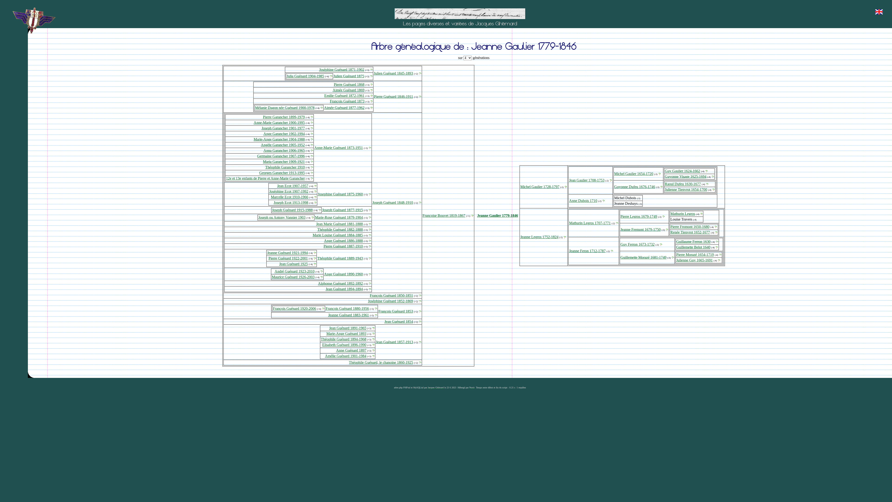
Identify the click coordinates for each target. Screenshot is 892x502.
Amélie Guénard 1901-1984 (345, 356)
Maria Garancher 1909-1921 (284, 162)
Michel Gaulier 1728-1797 (539, 187)
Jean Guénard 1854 (398, 322)
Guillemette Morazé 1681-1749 (643, 257)
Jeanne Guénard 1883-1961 (348, 315)
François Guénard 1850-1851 (391, 295)
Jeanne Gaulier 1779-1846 (497, 216)
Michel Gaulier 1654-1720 (633, 174)
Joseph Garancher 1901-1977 (283, 128)
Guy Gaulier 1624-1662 (682, 171)
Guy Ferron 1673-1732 (637, 244)
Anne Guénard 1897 (351, 350)
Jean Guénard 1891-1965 (347, 328)
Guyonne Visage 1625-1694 (685, 176)
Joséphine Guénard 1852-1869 (390, 301)
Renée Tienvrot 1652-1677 (690, 232)
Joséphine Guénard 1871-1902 (341, 70)
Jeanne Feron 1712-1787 (587, 251)
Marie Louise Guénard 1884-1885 (338, 235)
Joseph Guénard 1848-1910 (392, 203)
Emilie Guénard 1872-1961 (344, 96)
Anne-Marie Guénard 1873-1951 (338, 148)
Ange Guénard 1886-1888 (343, 241)
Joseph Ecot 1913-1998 (291, 203)
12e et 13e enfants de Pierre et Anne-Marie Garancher (265, 178)
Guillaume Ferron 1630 (693, 242)
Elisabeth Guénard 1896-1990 (344, 345)
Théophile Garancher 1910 (285, 167)
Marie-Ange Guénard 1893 (346, 334)
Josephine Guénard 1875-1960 (340, 194)
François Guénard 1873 (347, 101)
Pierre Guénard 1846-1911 (393, 97)
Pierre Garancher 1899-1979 (284, 117)
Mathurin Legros (682, 214)
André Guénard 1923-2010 (295, 271)
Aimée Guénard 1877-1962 (344, 108)
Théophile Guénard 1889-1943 (340, 258)
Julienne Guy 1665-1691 (694, 260)
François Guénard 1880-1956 (347, 308)
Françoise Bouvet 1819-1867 (444, 216)
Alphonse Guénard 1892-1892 (340, 283)
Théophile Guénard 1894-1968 (343, 339)
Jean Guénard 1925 (293, 264)
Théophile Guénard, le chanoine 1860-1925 (381, 362)
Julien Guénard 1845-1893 (393, 73)
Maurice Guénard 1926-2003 (293, 277)
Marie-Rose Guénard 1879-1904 (339, 217)
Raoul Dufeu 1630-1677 (683, 184)
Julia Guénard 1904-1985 (305, 76)
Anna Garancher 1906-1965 (284, 150)
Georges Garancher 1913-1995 (282, 173)
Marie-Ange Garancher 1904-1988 (279, 139)
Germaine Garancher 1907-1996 (281, 156)
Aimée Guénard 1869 (348, 90)
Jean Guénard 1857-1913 (394, 342)
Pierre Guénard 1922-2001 (288, 258)
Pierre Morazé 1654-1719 (695, 255)
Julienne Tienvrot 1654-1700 (686, 190)
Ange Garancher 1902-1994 (284, 134)
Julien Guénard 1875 (349, 76)
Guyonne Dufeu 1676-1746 (634, 187)
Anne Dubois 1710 (583, 201)
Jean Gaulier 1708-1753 (586, 180)
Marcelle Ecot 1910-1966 (289, 197)
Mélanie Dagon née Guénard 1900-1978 (285, 108)
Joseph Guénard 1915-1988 (292, 210)
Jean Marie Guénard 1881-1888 (339, 224)
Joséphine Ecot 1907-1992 (288, 191)
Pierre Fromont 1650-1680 (689, 227)
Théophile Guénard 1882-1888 (340, 229)
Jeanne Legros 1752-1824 (539, 237)
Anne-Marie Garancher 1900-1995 (279, 123)
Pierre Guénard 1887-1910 (343, 246)
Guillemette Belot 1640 (693, 247)
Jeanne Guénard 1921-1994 (287, 253)
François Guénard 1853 (395, 311)
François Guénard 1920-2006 (294, 308)
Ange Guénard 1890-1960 (343, 274)
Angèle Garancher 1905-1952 (283, 145)
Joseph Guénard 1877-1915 (342, 210)
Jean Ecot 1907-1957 (292, 186)
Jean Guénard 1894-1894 (344, 289)
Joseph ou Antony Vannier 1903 (281, 217)
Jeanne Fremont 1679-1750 (640, 229)
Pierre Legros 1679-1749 (638, 216)
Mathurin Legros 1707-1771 (590, 223)
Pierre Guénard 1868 (349, 84)
